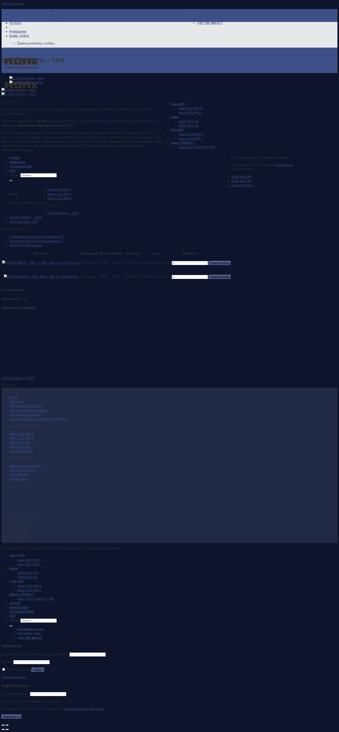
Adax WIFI (178, 104)
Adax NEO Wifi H (190, 108)
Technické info (20, 166)
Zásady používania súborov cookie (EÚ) (38, 419)
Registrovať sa (11, 716)
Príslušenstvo (19, 474)
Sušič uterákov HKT (23, 222)
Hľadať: (14, 175)
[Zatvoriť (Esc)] (3, 725)
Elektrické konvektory (25, 466)
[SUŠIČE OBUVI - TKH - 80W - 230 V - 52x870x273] (40, 276)
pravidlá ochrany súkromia (83, 709)
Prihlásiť (38, 669)
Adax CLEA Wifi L (191, 138)
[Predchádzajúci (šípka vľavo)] (3, 729)
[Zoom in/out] (7, 725)
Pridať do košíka (219, 263)
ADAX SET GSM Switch (25, 245)
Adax (174, 117)
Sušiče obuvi (11, 71)
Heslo (7, 662)
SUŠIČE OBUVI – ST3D (25, 217)
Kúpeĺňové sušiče (22, 470)
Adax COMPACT (183, 143)
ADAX (13, 568)
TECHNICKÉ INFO (21, 612)
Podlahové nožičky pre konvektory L (36, 241)
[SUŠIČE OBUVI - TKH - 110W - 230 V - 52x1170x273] (40, 263)
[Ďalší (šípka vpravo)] (7, 729)
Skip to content (13, 4)
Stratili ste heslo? (14, 677)
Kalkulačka (17, 162)
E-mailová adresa (15, 694)
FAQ (12, 171)
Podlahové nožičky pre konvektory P (36, 237)
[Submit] (11, 180)
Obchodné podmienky (25, 406)
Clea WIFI (177, 130)
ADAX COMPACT (21, 594)
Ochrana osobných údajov (28, 410)
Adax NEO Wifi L (190, 113)
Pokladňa (16, 402)
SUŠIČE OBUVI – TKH (62, 213)
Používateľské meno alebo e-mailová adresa (35, 654)
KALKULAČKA (19, 607)
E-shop (14, 158)
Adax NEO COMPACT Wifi (197, 147)
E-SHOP (15, 603)
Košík (13, 397)
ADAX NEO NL (189, 125)
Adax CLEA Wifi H (191, 134)
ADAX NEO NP (189, 121)
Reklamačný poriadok (25, 414)
